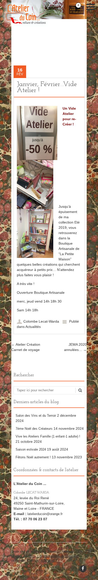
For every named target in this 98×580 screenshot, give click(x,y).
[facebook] (83, 568)
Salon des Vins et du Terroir (36, 415)
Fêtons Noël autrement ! (33, 457)
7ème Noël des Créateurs (34, 428)
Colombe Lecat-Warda (41, 321)
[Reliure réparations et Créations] (25, 26)
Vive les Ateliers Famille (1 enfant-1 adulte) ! (48, 436)
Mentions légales (23, 556)
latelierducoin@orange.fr (45, 514)
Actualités (33, 327)
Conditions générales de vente (58, 556)
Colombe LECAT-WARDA (31, 492)
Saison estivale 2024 (31, 449)
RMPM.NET (49, 560)
